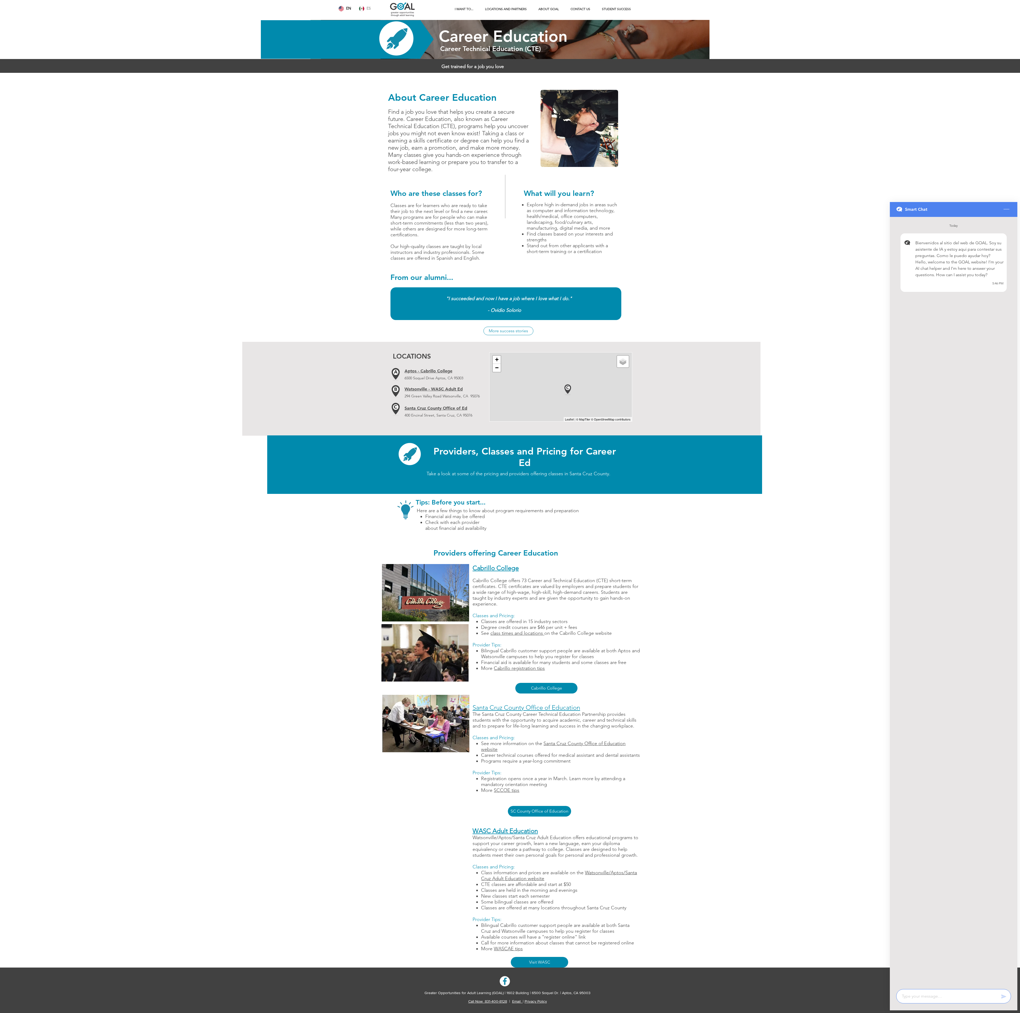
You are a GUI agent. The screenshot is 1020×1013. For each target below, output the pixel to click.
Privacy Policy (536, 1001)
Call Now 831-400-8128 (487, 1001)
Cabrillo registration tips (519, 668)
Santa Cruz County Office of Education (526, 707)
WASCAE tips (508, 949)
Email (517, 1001)
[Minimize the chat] (1006, 209)
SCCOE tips (506, 790)
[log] (953, 601)
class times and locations (517, 633)
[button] (464, 9)
